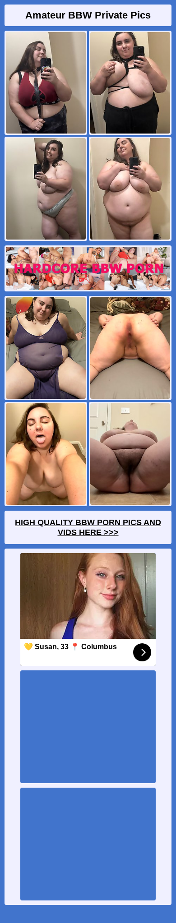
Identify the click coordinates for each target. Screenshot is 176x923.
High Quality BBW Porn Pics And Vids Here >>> (88, 527)
